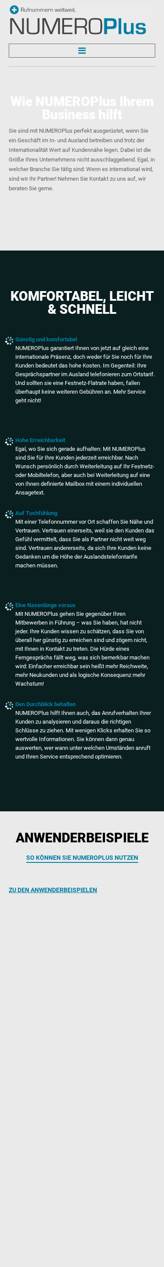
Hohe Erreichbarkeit (40, 440)
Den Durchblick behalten (45, 704)
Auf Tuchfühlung (36, 513)
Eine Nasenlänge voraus (45, 605)
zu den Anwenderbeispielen (53, 889)
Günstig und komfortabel (46, 339)
